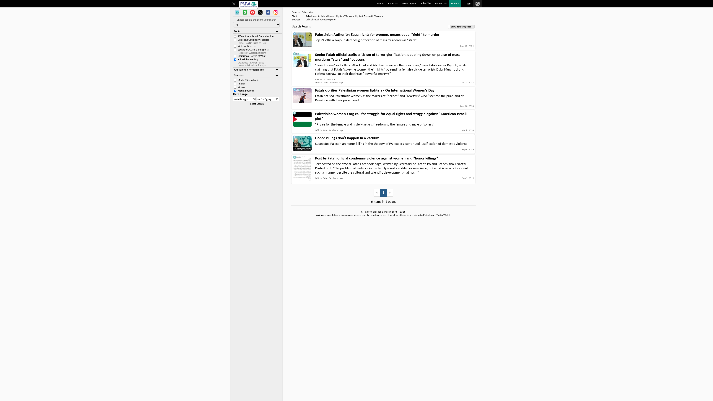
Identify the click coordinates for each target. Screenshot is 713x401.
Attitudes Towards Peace (251, 62)
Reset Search (257, 104)
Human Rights (334, 16)
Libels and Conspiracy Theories (253, 40)
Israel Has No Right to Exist (252, 43)
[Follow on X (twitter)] (260, 12)
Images (241, 83)
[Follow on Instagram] (276, 12)
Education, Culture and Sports (253, 49)
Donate (455, 3)
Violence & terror (247, 46)
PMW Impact (409, 3)
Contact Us (441, 3)
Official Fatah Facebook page (321, 19)
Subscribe (426, 3)
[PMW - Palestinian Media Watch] (248, 5)
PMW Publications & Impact (253, 65)
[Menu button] (234, 3)
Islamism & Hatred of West (252, 56)
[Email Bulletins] (237, 12)
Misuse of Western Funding (252, 53)
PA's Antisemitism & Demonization (256, 36)
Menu (380, 3)
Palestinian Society (248, 59)
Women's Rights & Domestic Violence (363, 16)
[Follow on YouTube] (252, 12)
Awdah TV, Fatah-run (325, 80)
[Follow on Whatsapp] (245, 12)
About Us (393, 3)
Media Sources (246, 90)
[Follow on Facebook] (268, 12)
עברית (467, 3)
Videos (241, 87)
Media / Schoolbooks (248, 80)
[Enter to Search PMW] (477, 3)
